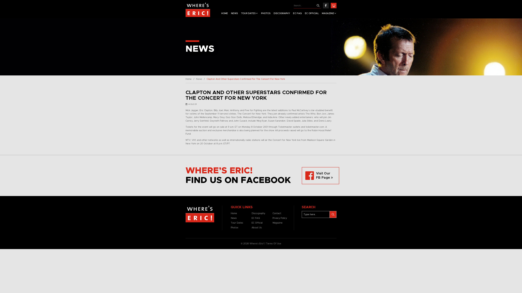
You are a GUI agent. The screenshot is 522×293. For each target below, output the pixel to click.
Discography (282, 13)
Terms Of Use (273, 244)
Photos (266, 13)
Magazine (328, 13)
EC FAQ (297, 13)
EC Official (312, 13)
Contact (277, 213)
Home (224, 13)
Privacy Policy (280, 218)
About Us (257, 228)
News (234, 13)
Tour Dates (248, 13)
